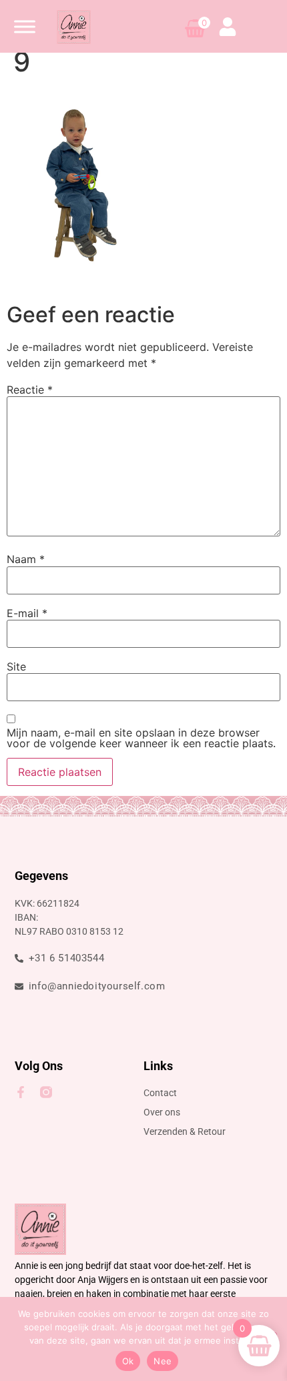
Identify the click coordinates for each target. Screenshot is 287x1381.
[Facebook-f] (21, 1092)
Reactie (30, 389)
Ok (128, 1361)
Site (16, 666)
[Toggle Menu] (24, 26)
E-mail (27, 613)
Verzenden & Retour (185, 1131)
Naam (26, 559)
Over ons (162, 1112)
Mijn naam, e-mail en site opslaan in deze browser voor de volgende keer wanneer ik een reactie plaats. (141, 738)
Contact (160, 1092)
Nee (163, 1361)
